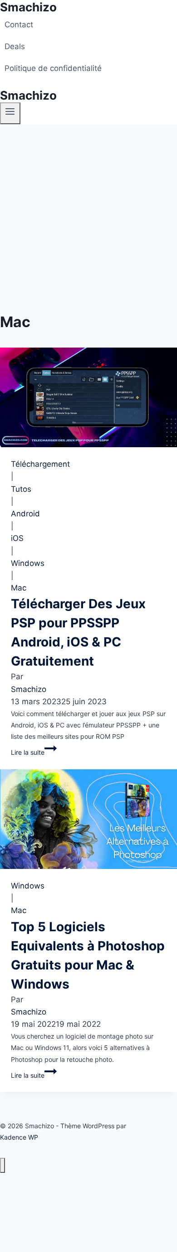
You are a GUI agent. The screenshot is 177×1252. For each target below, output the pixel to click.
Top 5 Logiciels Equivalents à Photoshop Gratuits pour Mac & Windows (88, 955)
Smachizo (28, 689)
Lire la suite (47, 750)
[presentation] (88, 397)
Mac (18, 587)
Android (25, 513)
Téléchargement (40, 464)
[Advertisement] (88, 218)
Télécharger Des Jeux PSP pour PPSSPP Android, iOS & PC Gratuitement (78, 632)
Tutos (21, 489)
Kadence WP (19, 1137)
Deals (15, 46)
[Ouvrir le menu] (10, 113)
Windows (27, 563)
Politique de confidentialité (53, 68)
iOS (17, 538)
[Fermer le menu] (2, 1165)
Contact (19, 24)
